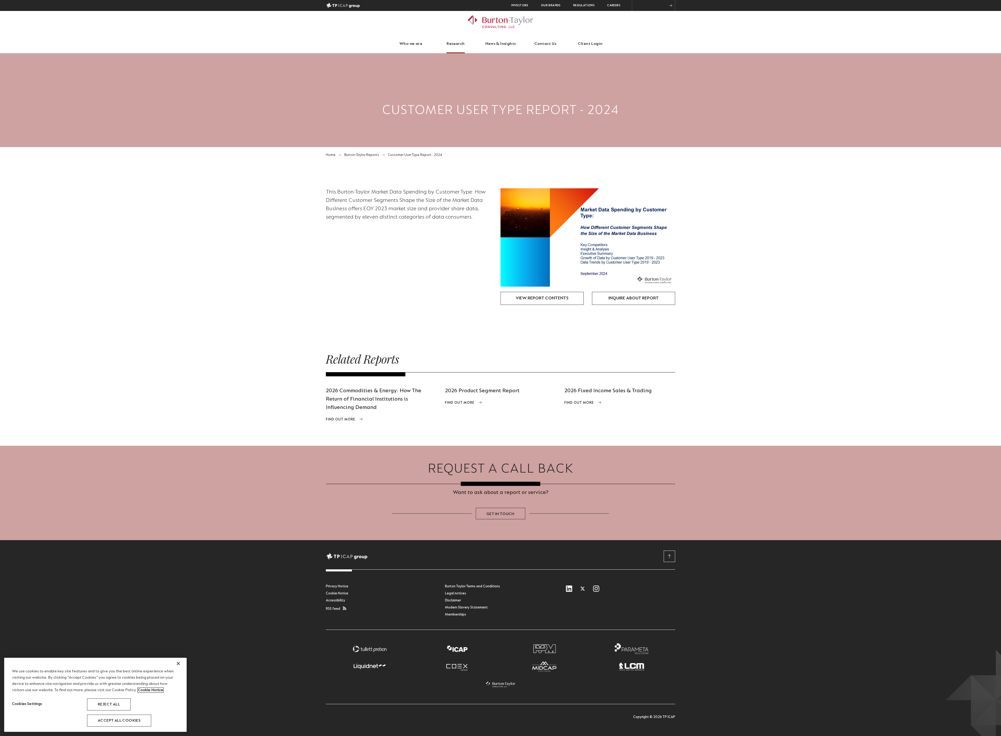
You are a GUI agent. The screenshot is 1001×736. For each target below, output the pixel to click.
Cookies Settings (27, 704)
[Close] (178, 663)
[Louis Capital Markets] (632, 666)
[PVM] (544, 648)
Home (330, 155)
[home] (500, 21)
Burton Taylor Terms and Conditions (472, 586)
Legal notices (455, 593)
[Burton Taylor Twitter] (582, 589)
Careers (613, 5)
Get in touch (500, 514)
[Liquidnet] (370, 666)
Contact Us (545, 44)
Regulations (584, 5)
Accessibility (335, 600)
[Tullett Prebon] (370, 648)
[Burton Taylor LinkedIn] (569, 589)
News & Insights (500, 44)
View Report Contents (542, 298)
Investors (519, 5)
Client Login (590, 44)
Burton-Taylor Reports (361, 155)
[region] (95, 695)
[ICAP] (457, 648)
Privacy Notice (337, 586)
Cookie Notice (337, 593)
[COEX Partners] (457, 666)
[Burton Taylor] (500, 684)
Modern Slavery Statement (466, 608)
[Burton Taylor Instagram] (596, 589)
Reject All (109, 704)
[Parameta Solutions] (632, 648)
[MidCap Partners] (544, 666)
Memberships (455, 615)
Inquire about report (633, 298)
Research (456, 44)
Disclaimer (453, 600)
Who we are (410, 44)
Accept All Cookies (119, 721)
